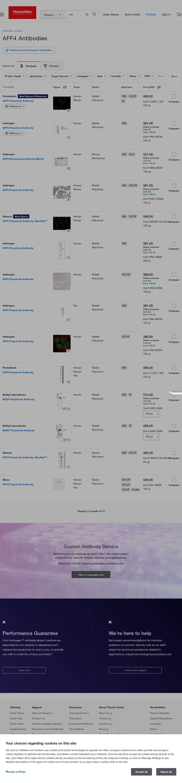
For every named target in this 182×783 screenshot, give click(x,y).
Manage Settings (16, 771)
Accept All (141, 771)
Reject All (166, 771)
